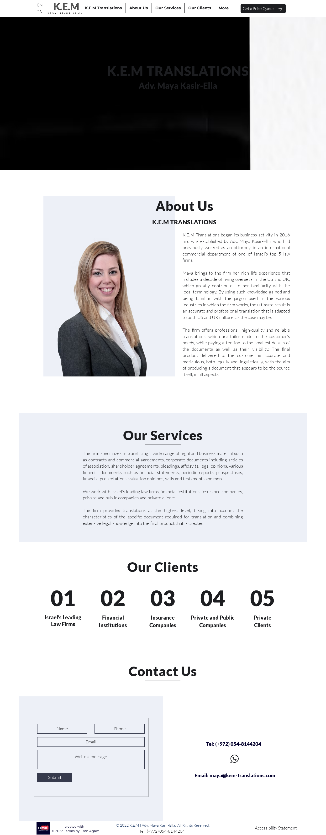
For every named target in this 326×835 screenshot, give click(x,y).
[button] (258, 8)
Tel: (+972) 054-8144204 (162, 831)
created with (74, 826)
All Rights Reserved (193, 825)
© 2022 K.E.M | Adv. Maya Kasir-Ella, (146, 825)
